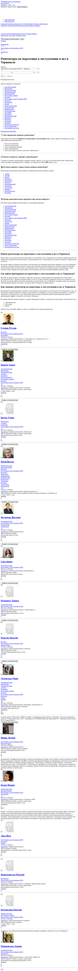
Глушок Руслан (8, 328)
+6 (1, 384)
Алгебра (3, 374)
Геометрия (4, 376)
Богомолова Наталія (11, 909)
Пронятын (8, 186)
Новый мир (8, 181)
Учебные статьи (21, 35)
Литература (8, 102)
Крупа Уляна (7, 417)
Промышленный (10, 184)
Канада (7, 177)
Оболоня (7, 182)
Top (2, 969)
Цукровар (8, 193)
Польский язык (9, 107)
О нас (3, 34)
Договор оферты (31, 34)
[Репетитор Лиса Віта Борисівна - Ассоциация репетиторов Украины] (39, 827)
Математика (8, 89)
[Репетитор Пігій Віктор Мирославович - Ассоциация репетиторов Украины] (39, 453)
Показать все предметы (8, 131)
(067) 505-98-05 (9, 20)
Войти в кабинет (34, 25)
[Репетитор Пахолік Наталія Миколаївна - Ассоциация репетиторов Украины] (39, 629)
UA (14, 5)
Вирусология (5, 486)
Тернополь (4, 339)
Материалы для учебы (8, 35)
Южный (7, 189)
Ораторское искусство (12, 128)
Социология (5, 484)
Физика (3, 699)
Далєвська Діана (9, 678)
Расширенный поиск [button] (7, 79)
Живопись (8, 118)
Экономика (4, 481)
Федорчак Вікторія (11, 517)
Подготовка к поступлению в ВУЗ (16, 99)
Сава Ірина (6, 561)
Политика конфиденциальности (15, 34)
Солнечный (8, 187)
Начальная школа (10, 92)
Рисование (8, 114)
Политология (5, 525)
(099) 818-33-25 (9, 21)
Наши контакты (24, 25)
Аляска (7, 174)
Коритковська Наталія (12, 874)
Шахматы (8, 119)
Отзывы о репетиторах (40, 24)
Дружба (7, 175)
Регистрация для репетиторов (10, 39)
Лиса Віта (6, 836)
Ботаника (8, 123)
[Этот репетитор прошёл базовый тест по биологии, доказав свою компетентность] (3, 713)
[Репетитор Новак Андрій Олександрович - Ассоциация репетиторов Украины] (39, 729)
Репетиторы (10, 24)
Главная (3, 24)
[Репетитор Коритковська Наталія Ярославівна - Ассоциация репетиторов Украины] (39, 865)
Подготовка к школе (11, 95)
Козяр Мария (8, 785)
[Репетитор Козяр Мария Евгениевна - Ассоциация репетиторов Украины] (39, 776)
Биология (8, 100)
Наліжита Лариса (10, 600)
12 (1, 711)
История (7, 97)
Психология (5, 479)
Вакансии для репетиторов (10, 25)
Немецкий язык (10, 94)
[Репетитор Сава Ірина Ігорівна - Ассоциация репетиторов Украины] (39, 552)
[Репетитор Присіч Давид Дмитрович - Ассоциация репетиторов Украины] (39, 356)
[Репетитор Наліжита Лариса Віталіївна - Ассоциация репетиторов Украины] (39, 591)
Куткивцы (8, 179)
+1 (1, 428)
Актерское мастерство (12, 124)
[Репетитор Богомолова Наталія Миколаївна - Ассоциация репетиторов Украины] (39, 901)
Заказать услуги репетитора (23, 24)
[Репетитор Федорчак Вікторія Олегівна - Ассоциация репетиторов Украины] (39, 508)
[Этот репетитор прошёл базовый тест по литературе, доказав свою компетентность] (3, 808)
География (8, 112)
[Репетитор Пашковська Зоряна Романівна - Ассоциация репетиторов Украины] (39, 937)
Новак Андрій (8, 737)
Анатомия (8, 121)
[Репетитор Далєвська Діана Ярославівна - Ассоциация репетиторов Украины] (39, 669)
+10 (2, 488)
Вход (22, 39)
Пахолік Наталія (9, 638)
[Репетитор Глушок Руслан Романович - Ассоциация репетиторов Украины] (39, 319)
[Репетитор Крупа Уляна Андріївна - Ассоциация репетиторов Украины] (39, 408)
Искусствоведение (11, 126)
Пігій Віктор (7, 461)
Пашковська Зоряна (11, 946)
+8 (1, 701)
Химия (7, 104)
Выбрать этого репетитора (10, 349)
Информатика (9, 109)
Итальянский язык (11, 116)
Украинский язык (10, 90)
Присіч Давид (8, 365)
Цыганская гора (10, 191)
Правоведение (5, 478)
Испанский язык (10, 111)
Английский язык (10, 87)
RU (10, 5)
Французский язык (11, 106)
